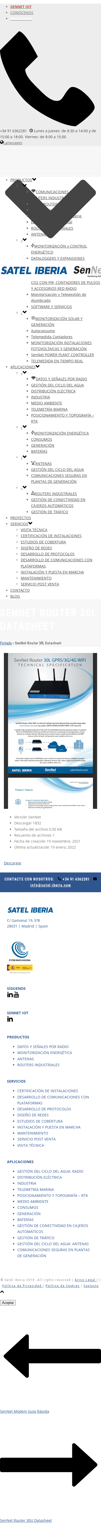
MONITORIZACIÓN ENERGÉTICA (61, 433)
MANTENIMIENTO (36, 578)
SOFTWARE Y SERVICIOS (51, 306)
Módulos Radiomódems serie (56, 216)
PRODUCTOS (21, 179)
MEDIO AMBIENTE (46, 403)
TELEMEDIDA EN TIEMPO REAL (57, 360)
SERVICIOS (19, 523)
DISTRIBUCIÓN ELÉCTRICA (53, 391)
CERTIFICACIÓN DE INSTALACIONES (51, 535)
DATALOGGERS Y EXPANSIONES (58, 258)
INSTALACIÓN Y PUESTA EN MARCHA (52, 572)
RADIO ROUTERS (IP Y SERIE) (55, 204)
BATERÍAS (39, 451)
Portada (6, 643)
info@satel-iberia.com (50, 885)
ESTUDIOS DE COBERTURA (43, 541)
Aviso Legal (86, 1280)
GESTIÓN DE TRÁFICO (49, 511)
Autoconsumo (43, 330)
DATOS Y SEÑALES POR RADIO (61, 378)
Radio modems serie (49, 210)
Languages (13, 142)
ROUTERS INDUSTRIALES (52, 228)
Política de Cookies (63, 1286)
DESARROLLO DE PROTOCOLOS (48, 553)
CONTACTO (20, 590)
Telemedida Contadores (52, 336)
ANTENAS (39, 234)
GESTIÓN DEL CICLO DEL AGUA (57, 385)
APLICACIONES (22, 366)
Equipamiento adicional (51, 221)
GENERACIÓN (42, 445)
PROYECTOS (20, 517)
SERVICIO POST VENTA (40, 584)
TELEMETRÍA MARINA (49, 409)
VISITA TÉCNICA (34, 529)
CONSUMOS (41, 439)
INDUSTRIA (40, 397)
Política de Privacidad (22, 1286)
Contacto (91, 1286)
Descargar (12, 863)
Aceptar (8, 1303)
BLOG (15, 596)
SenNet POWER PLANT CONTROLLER (62, 354)
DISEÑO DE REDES (36, 547)
